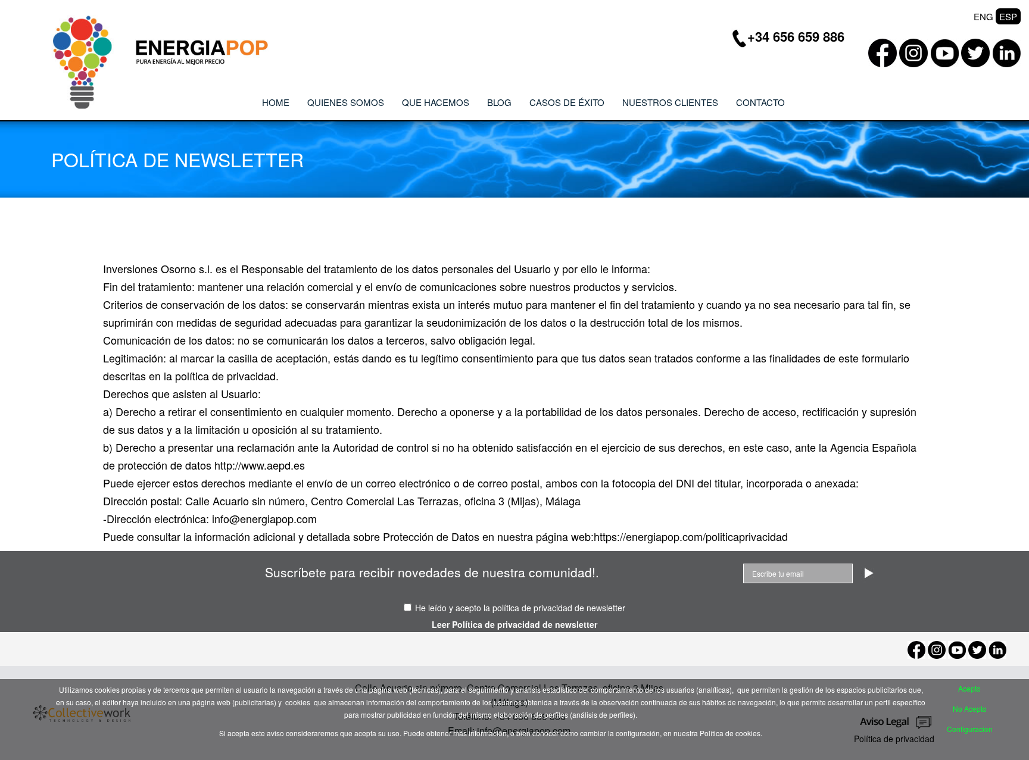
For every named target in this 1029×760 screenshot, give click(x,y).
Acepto (969, 688)
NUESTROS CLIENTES (670, 102)
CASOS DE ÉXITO (566, 102)
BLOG (499, 102)
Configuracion (970, 729)
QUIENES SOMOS (345, 102)
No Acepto (970, 708)
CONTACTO (760, 102)
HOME (275, 102)
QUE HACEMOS (435, 102)
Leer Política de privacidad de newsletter (514, 624)
